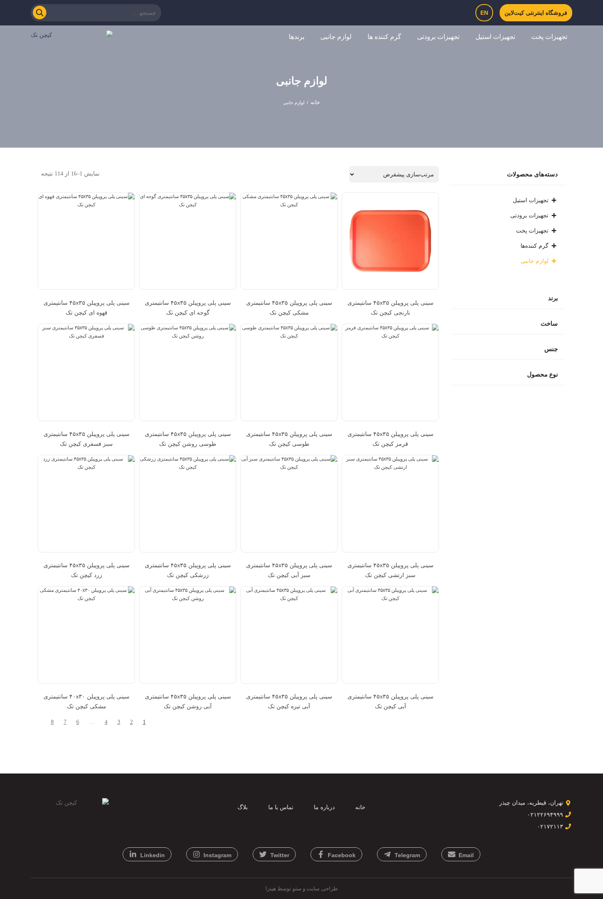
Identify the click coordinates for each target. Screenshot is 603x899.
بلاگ (243, 807)
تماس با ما (280, 807)
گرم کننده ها (384, 36)
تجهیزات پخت (549, 36)
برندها (296, 36)
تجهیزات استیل (495, 36)
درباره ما (324, 807)
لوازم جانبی (336, 36)
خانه (315, 102)
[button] (546, 37)
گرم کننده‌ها (534, 245)
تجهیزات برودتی (438, 36)
